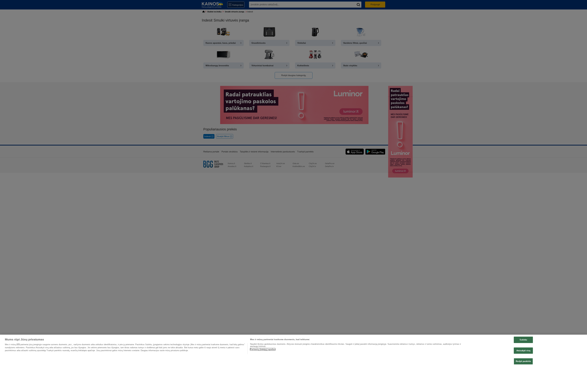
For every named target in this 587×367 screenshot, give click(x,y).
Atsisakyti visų (523, 350)
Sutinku (523, 340)
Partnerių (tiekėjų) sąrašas (262, 349)
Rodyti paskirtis (523, 361)
